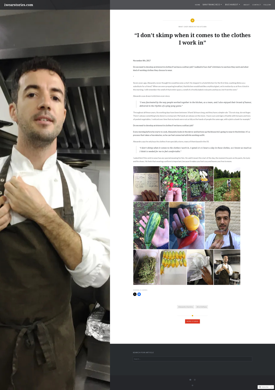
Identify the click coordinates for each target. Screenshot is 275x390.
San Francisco (211, 4)
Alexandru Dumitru (185, 307)
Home (197, 5)
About (247, 5)
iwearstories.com (18, 5)
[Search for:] (192, 359)
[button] (146, 184)
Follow (267, 5)
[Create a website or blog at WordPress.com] (192, 385)
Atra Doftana (202, 307)
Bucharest (231, 4)
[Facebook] (190, 379)
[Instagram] (195, 379)
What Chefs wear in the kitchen (193, 27)
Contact (256, 5)
